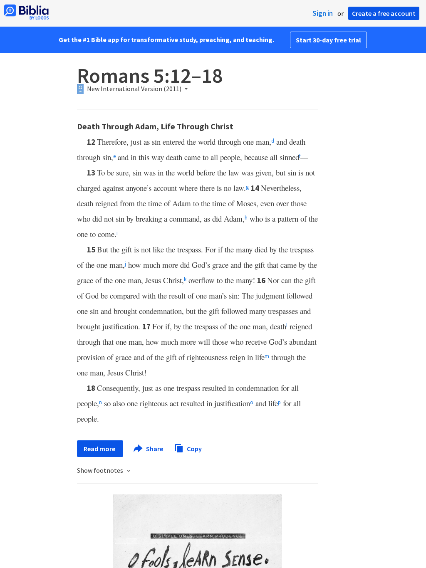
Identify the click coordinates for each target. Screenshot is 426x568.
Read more (100, 449)
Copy (194, 448)
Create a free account (384, 13)
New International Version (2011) (134, 89)
